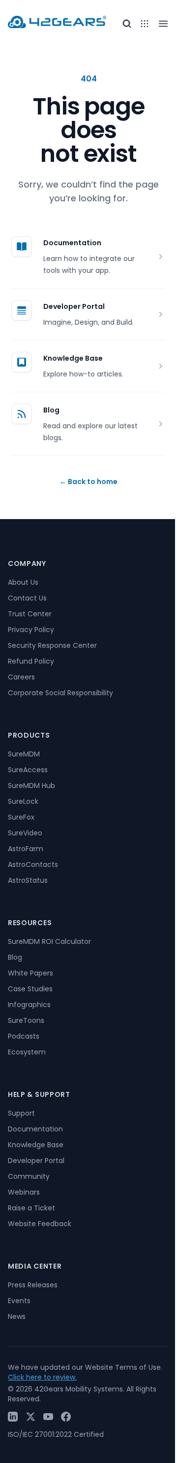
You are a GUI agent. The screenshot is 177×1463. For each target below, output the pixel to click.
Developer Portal (74, 306)
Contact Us (27, 598)
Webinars (24, 1192)
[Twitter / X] (30, 1417)
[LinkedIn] (13, 1417)
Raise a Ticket (31, 1208)
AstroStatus (28, 880)
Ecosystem (27, 1052)
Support (21, 1113)
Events (19, 1301)
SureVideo (25, 833)
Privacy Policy (31, 630)
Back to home (88, 482)
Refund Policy (31, 661)
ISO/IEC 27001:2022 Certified (56, 1434)
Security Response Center (52, 645)
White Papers (30, 973)
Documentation (72, 243)
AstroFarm (25, 849)
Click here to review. (42, 1377)
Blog (51, 410)
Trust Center (30, 614)
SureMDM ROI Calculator (49, 941)
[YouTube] (48, 1417)
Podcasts (23, 1036)
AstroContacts (33, 864)
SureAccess (28, 770)
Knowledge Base (73, 358)
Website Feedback (39, 1224)
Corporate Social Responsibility (60, 693)
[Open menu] (144, 24)
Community (29, 1176)
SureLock (23, 801)
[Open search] (127, 24)
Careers (21, 677)
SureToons (26, 1020)
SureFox (21, 817)
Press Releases (33, 1285)
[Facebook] (66, 1417)
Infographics (29, 1005)
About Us (23, 582)
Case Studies (30, 989)
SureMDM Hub (31, 785)
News (17, 1316)
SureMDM (24, 754)
